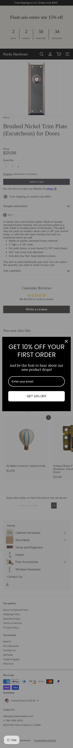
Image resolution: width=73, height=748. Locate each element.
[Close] (66, 341)
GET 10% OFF (36, 396)
